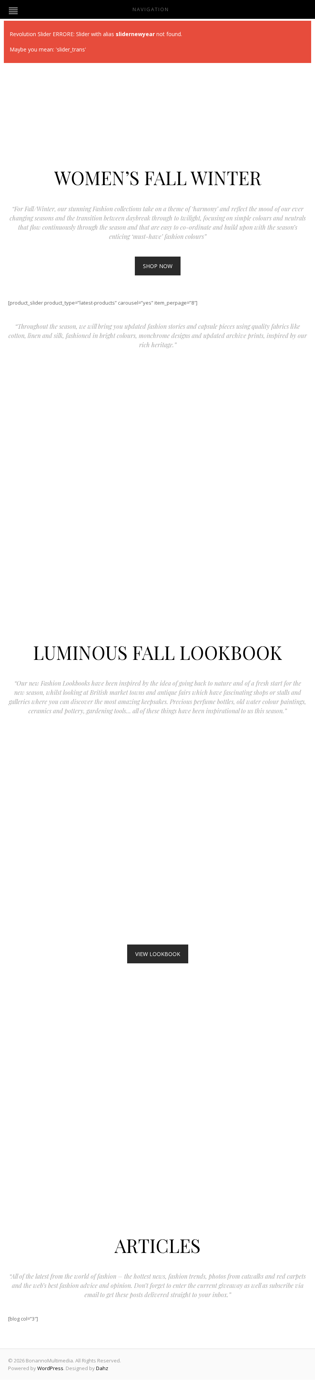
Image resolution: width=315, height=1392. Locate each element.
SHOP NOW (157, 266)
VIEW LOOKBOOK (157, 954)
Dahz (102, 1368)
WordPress (50, 1368)
